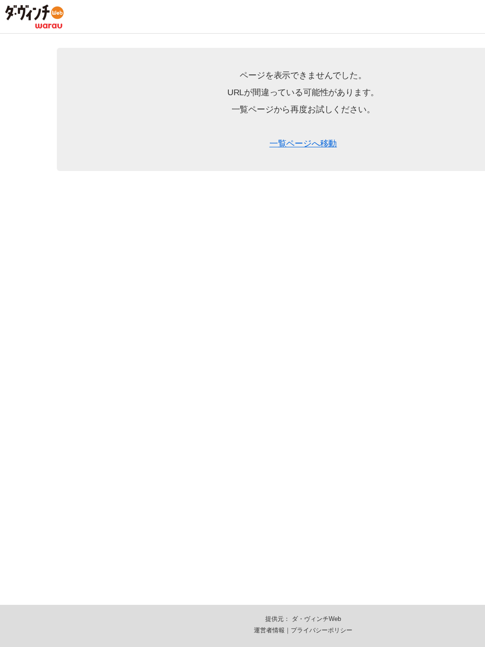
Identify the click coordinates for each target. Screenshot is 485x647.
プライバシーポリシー (321, 630)
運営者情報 (269, 630)
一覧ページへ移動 (303, 143)
